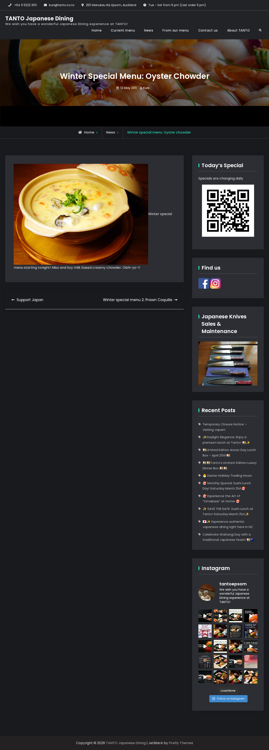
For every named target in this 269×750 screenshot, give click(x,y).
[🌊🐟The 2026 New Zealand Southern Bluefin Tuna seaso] (250, 661)
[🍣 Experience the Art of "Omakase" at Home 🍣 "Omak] (250, 615)
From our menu (175, 30)
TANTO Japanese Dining (39, 18)
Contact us (208, 30)
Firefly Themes (181, 743)
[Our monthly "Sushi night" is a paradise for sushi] (220, 615)
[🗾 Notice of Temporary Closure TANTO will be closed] (205, 631)
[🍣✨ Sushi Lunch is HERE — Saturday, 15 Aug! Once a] (220, 631)
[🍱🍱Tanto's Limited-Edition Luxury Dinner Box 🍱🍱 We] (205, 646)
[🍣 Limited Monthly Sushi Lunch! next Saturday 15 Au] (250, 631)
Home (97, 30)
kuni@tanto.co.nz (61, 5)
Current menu (123, 30)
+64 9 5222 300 (25, 5)
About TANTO (238, 30)
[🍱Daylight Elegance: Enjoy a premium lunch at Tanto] (205, 615)
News (148, 30)
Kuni (146, 88)
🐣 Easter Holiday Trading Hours (227, 475)
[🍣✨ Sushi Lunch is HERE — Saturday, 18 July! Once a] (235, 677)
